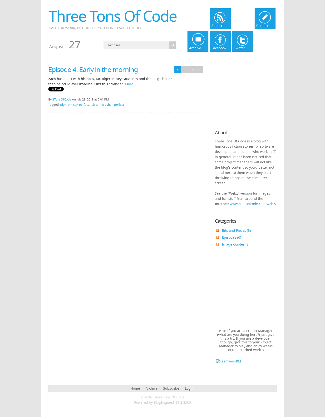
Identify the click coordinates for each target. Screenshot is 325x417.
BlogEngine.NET (166, 402)
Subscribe (171, 388)
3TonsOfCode (61, 99)
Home (135, 388)
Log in (190, 388)
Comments (192, 69)
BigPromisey (69, 105)
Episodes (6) (231, 237)
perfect (84, 105)
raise (93, 105)
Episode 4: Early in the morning (93, 69)
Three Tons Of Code (113, 15)
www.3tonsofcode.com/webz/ (253, 203)
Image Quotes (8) (235, 244)
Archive (152, 388)
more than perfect (111, 105)
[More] (129, 84)
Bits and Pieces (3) (236, 230)
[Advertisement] (244, 93)
